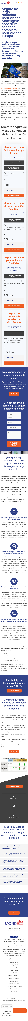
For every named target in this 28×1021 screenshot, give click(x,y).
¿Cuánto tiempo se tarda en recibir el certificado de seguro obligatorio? (12, 915)
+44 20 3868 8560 (16, 963)
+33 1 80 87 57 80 (16, 961)
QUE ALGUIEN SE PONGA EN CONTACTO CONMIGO (14, 449)
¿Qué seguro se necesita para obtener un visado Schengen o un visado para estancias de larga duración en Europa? (14, 880)
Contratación (14, 1000)
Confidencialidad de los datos (14, 1019)
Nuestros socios (14, 1005)
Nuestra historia (14, 995)
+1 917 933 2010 (15, 965)
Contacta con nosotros (14, 1008)
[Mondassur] (5, 2)
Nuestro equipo (14, 1003)
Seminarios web (14, 1014)
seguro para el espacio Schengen (9, 93)
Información (10, 195)
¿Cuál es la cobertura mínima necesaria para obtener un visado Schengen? (14, 887)
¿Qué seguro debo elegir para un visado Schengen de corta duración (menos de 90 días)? (13, 894)
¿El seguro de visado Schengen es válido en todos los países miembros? (14, 908)
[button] (14, 195)
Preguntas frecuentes (14, 1011)
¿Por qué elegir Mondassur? (14, 998)
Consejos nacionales (14, 1016)
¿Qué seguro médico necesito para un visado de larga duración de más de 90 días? (14, 902)
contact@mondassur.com (14, 966)
